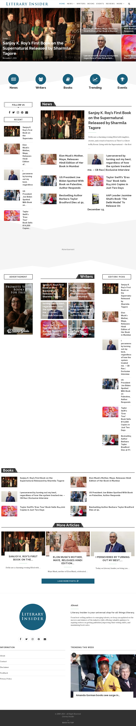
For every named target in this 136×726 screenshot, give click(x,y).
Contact (3, 661)
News (70, 4)
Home (62, 4)
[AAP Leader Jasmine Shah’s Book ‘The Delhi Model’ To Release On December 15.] (95, 199)
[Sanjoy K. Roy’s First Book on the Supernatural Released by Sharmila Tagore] (12, 131)
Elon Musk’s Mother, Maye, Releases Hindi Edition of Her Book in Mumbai (71, 161)
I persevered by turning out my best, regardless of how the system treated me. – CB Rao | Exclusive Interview (109, 162)
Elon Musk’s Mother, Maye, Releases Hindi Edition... (68, 560)
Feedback (4, 673)
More (119, 4)
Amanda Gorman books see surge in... (98, 695)
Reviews (110, 4)
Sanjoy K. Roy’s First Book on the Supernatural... (28, 133)
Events (100, 4)
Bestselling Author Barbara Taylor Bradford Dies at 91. (71, 199)
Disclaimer (4, 667)
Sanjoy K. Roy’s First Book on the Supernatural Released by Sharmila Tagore (37, 48)
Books (91, 4)
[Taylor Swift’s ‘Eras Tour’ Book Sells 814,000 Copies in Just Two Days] (12, 215)
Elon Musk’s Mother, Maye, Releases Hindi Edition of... (27, 155)
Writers (81, 4)
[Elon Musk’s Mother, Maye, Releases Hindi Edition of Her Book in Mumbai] (12, 149)
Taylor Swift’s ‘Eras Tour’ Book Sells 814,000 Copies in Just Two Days (118, 182)
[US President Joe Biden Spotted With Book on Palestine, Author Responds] (12, 195)
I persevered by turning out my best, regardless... (28, 178)
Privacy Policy (6, 678)
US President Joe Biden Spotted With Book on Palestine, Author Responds (71, 182)
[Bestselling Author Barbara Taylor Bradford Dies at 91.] (49, 199)
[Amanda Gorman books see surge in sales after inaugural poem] (103, 676)
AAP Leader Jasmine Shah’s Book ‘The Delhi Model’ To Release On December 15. (109, 202)
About (2, 655)
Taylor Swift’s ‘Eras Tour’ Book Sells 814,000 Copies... (27, 219)
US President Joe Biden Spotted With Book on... (27, 198)
